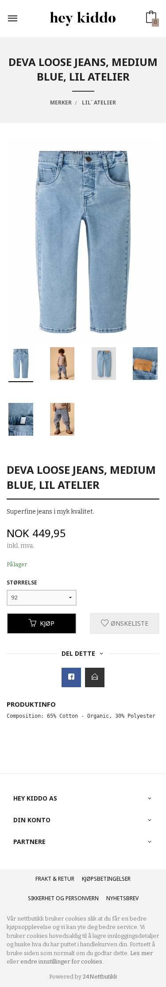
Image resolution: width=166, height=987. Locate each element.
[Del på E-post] (94, 677)
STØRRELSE (22, 582)
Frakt (43, 878)
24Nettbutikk (100, 976)
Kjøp (47, 623)
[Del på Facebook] (71, 677)
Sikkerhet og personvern (63, 898)
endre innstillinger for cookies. (62, 961)
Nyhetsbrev (122, 898)
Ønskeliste (128, 623)
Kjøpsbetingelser (106, 878)
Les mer (141, 953)
